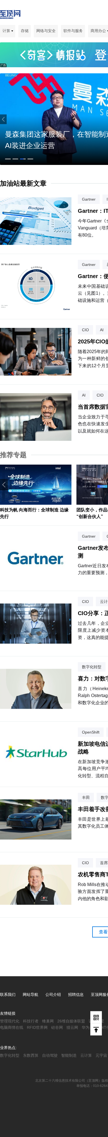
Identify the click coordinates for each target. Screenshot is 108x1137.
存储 (25, 31)
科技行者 (30, 1021)
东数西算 (30, 1055)
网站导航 (30, 994)
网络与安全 (46, 31)
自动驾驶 (50, 1055)
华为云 (87, 1027)
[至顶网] (10, 16)
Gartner (89, 199)
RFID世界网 (37, 1027)
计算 (6, 31)
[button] (3, 119)
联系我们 (8, 994)
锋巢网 (48, 1021)
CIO (85, 330)
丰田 (86, 797)
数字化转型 (91, 667)
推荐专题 (13, 455)
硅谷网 (57, 1027)
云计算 (86, 1055)
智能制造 (69, 1055)
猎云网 (72, 1027)
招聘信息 (76, 994)
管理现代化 (9, 1021)
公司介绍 (53, 994)
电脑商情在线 (11, 1027)
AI (102, 330)
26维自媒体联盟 (71, 1021)
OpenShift (90, 732)
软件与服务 (73, 31)
